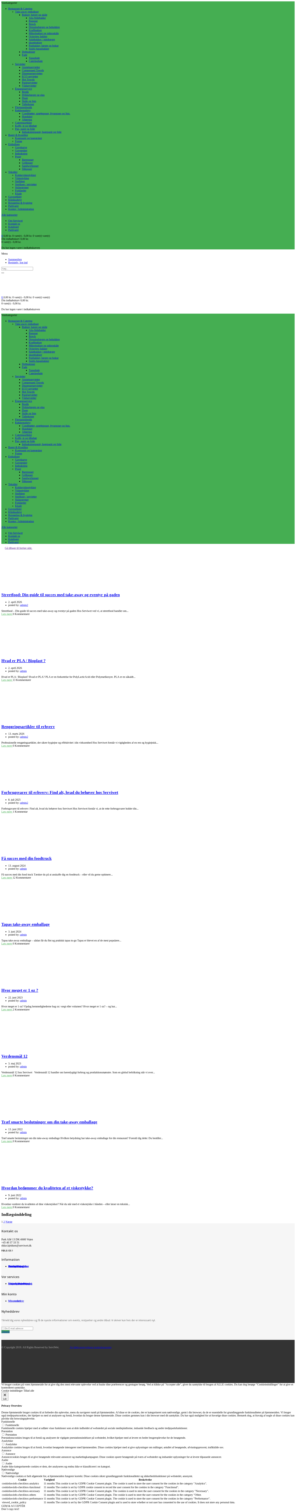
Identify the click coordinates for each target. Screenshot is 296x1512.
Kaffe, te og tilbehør (26, 125)
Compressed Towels (33, 70)
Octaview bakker (38, 36)
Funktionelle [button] (8, 1421)
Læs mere (7, 614)
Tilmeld (5, 1331)
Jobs (10, 1266)
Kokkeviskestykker (25, 175)
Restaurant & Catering (20, 8)
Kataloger (13, 226)
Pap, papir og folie (25, 128)
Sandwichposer (30, 165)
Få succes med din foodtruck (26, 858)
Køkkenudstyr (22, 110)
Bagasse (33, 21)
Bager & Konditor (18, 135)
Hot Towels (28, 79)
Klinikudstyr (15, 199)
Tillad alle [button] (28, 1390)
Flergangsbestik (23, 107)
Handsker (27, 116)
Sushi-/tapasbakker (39, 48)
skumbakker (35, 42)
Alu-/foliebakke (37, 17)
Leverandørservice (18, 1283)
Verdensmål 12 (14, 1056)
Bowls (32, 24)
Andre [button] (4, 1460)
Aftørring (27, 119)
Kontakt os (14, 223)
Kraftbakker (35, 30)
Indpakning (21, 153)
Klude (18, 193)
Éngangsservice (23, 88)
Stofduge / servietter (26, 184)
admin (23, 671)
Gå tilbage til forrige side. (18, 548)
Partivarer (13, 206)
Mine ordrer (14, 1300)
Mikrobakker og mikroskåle (44, 33)
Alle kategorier (9, 214)
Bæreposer (28, 159)
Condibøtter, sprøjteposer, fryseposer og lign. (46, 113)
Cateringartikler (23, 122)
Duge (25, 98)
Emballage (14, 144)
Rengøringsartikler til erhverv (28, 726)
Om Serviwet (15, 220)
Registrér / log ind (18, 262)
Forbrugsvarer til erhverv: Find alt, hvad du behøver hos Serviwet (59, 792)
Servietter (20, 64)
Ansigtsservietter (31, 67)
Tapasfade (34, 58)
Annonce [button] (6, 1450)
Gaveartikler (15, 196)
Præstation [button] (7, 1431)
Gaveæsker (21, 150)
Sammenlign (15, 259)
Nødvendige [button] (8, 1469)
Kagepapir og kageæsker (28, 138)
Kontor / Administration (21, 209)
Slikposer (27, 169)
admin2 (24, 605)
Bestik (25, 91)
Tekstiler (12, 172)
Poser (18, 156)
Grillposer (27, 162)
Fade (24, 54)
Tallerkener (28, 104)
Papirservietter (29, 82)
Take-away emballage (27, 11)
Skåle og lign (29, 101)
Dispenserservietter (32, 73)
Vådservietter (29, 85)
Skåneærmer (22, 187)
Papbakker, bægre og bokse (44, 45)
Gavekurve (21, 147)
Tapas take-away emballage (25, 924)
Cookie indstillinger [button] (12, 1390)
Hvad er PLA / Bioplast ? (23, 660)
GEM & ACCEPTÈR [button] (13, 1505)
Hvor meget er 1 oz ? (19, 990)
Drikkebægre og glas (33, 95)
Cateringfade (36, 61)
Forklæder (20, 190)
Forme (18, 141)
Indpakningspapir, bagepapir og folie (41, 132)
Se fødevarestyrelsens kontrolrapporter (90, 1347)
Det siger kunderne (18, 1266)
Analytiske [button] (7, 1440)
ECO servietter (30, 76)
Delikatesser (28, 51)
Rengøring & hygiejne (20, 202)
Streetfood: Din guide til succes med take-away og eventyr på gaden (60, 595)
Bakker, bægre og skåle (34, 14)
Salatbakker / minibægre (42, 39)
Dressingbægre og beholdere (44, 27)
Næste (8, 1221)
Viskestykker (22, 178)
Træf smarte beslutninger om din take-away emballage (49, 1122)
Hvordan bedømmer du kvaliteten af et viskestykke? (47, 1188)
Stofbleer (20, 181)
